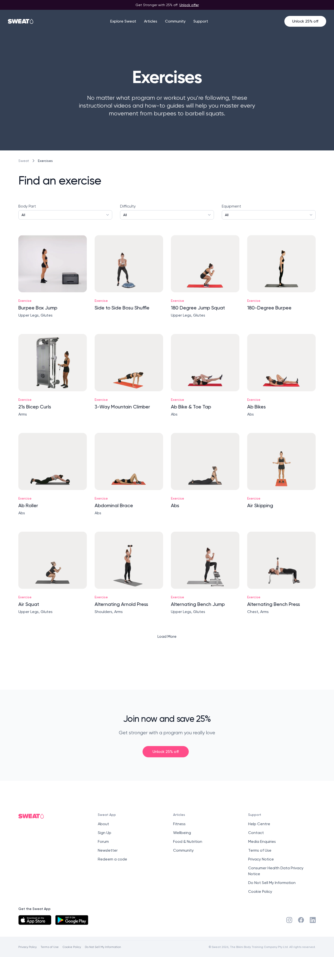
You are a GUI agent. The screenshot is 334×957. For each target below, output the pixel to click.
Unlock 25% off (305, 21)
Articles (150, 21)
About (103, 824)
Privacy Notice (261, 859)
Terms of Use (259, 850)
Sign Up (104, 832)
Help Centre (259, 824)
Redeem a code (112, 859)
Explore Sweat (123, 21)
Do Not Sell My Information (272, 882)
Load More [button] (167, 636)
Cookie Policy (260, 891)
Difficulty (128, 210)
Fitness (179, 824)
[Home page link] (21, 21)
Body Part (27, 210)
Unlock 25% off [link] (166, 751)
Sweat (23, 161)
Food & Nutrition (187, 841)
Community (175, 21)
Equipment (231, 210)
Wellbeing (182, 832)
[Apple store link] (34, 920)
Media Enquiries (262, 841)
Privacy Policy (27, 947)
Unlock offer (189, 5)
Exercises (45, 161)
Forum (103, 841)
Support (200, 21)
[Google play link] (71, 920)
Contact (256, 832)
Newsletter (108, 850)
